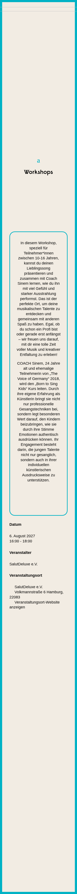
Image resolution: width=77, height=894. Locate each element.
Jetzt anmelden (34, 499)
